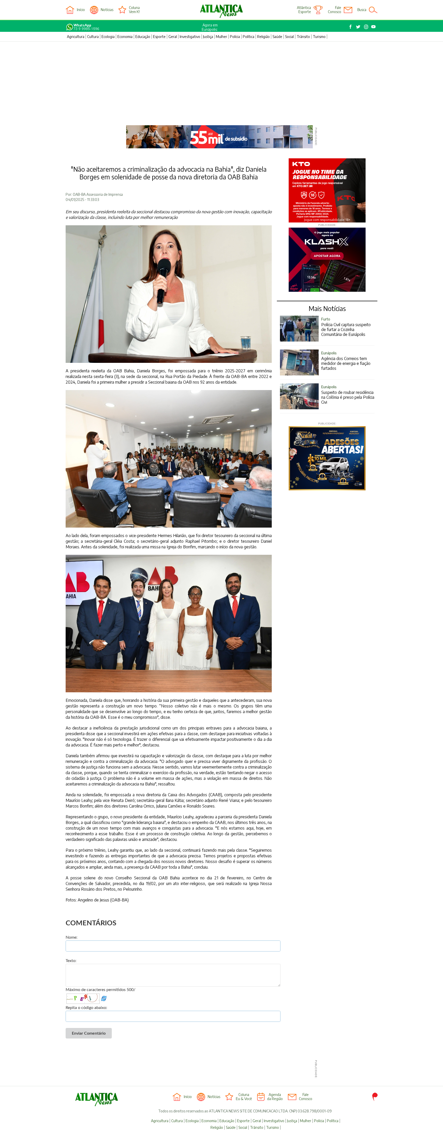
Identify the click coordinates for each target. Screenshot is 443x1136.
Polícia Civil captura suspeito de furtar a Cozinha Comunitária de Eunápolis (346, 327)
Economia (125, 36)
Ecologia (108, 36)
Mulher (221, 36)
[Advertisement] (221, 80)
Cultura (93, 36)
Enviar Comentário (89, 1033)
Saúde (277, 36)
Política (248, 36)
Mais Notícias (327, 308)
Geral (172, 36)
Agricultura (75, 36)
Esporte (159, 36)
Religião (263, 36)
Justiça (208, 36)
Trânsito (303, 36)
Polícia (235, 36)
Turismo (319, 36)
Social (289, 36)
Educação (142, 36)
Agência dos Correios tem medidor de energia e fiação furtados (345, 361)
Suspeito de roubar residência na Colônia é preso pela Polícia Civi (347, 395)
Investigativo (190, 36)
